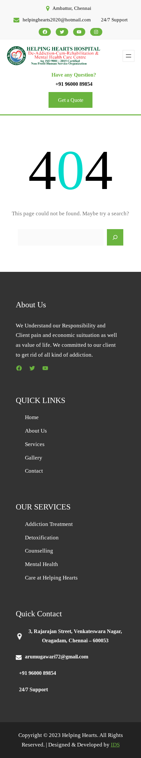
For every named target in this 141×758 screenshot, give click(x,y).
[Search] (115, 237)
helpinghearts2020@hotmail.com (57, 19)
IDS (115, 745)
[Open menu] (128, 56)
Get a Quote (70, 100)
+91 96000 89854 (73, 84)
